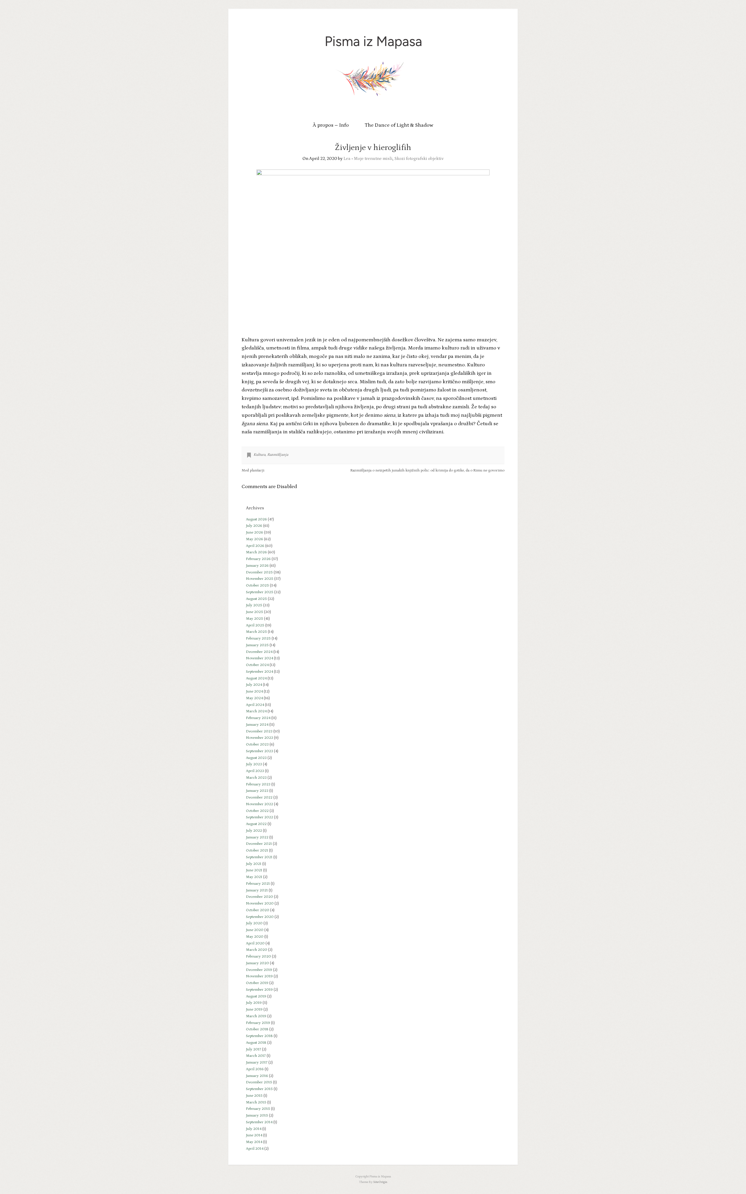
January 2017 (257, 1062)
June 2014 (254, 1135)
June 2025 (254, 612)
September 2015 (259, 1089)
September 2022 (259, 817)
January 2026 (257, 566)
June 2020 (254, 930)
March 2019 (256, 1016)
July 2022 (254, 831)
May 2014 (254, 1142)
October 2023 (257, 744)
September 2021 (259, 857)
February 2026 (258, 559)
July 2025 (254, 605)
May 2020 (254, 937)
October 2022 (257, 811)
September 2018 (259, 1036)
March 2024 (256, 711)
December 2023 (259, 731)
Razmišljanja (277, 455)
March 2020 (256, 950)
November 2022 (259, 804)
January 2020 (257, 963)
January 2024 (257, 725)
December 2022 (259, 797)
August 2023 (256, 758)
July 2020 (254, 923)
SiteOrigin (380, 1182)
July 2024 (254, 685)
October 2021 (257, 850)
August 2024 (256, 678)
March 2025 (256, 632)
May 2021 (254, 877)
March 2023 (256, 778)
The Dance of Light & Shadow (399, 125)
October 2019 (257, 983)
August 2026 (256, 519)
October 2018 (257, 1029)
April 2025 (255, 625)
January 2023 (257, 791)
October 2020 (257, 910)
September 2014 (259, 1122)
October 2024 (257, 665)
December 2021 (259, 844)
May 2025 (254, 619)
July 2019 (254, 1003)
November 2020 (260, 903)
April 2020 (255, 943)
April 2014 (254, 1149)
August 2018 (256, 1043)
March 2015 (256, 1102)
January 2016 (257, 1076)
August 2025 (256, 599)
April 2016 (255, 1069)
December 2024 (259, 652)
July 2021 (253, 864)
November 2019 (259, 976)
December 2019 (259, 970)
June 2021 (254, 870)
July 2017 (253, 1049)
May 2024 (254, 698)
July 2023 (254, 764)
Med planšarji (253, 470)
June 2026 (254, 532)
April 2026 (255, 546)
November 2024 (259, 658)
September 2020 (260, 917)
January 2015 (257, 1115)
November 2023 (259, 738)
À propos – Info (331, 125)
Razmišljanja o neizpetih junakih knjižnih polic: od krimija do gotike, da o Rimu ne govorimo (427, 470)
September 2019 (259, 990)
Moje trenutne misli (373, 158)
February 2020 (258, 956)
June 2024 (254, 691)
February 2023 (258, 784)
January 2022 (257, 837)
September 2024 (259, 672)
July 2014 (253, 1129)
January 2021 (257, 890)
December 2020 (259, 897)
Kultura (259, 455)
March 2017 (256, 1056)
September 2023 (259, 751)
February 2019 (258, 1023)
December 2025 (259, 572)
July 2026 (254, 526)
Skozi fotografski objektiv (419, 158)
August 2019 (256, 996)
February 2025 (258, 638)
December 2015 (259, 1082)
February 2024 (258, 718)
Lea (347, 158)
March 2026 (256, 552)
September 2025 (259, 592)
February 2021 (258, 884)
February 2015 (258, 1109)
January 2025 (257, 645)
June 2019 (254, 1009)
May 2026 (254, 539)
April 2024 (255, 705)
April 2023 (255, 771)
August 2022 (256, 824)
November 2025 (259, 579)
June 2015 (254, 1096)
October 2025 (257, 585)
